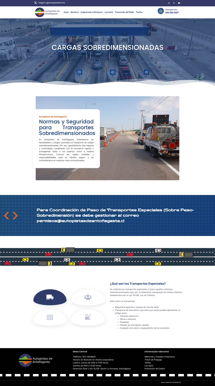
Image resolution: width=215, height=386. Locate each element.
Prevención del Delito (124, 12)
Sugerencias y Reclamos (92, 12)
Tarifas (139, 12)
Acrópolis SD (177, 382)
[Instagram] (169, 3)
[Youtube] (179, 3)
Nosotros (75, 12)
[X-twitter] (174, 3)
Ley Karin (109, 12)
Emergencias (171, 9)
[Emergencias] (161, 11)
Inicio (66, 12)
